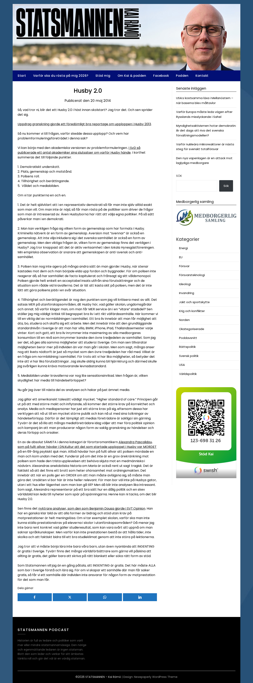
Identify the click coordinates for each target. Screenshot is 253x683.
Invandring (186, 293)
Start (22, 76)
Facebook (161, 76)
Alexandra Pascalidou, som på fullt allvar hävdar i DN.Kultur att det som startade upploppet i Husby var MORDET (87, 444)
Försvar (184, 266)
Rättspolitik (187, 347)
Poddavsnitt (188, 338)
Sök (179, 176)
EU (180, 257)
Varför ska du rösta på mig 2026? (60, 76)
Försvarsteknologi (192, 275)
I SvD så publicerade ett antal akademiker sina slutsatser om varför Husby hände (79, 150)
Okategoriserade (191, 329)
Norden (184, 320)
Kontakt (202, 76)
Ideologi (185, 284)
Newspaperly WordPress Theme (155, 677)
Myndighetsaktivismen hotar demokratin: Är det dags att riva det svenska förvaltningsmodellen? (206, 130)
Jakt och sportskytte (194, 302)
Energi (183, 248)
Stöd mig (102, 76)
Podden (182, 76)
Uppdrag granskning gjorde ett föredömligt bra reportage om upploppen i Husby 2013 (84, 124)
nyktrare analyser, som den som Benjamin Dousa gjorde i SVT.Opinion (91, 508)
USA (182, 365)
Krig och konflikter (192, 311)
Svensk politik (188, 356)
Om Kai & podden (132, 76)
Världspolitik (188, 374)
